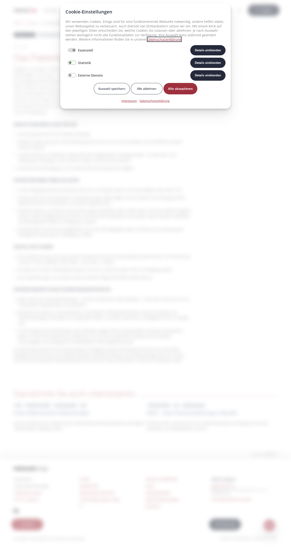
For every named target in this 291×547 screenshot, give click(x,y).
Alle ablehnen (146, 88)
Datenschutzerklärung (164, 39)
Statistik (84, 63)
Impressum (129, 101)
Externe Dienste (90, 75)
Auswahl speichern (111, 88)
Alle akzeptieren (180, 88)
